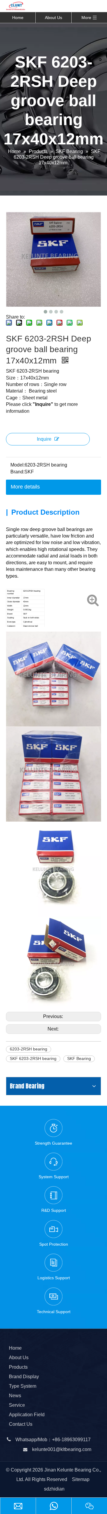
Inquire (44, 439)
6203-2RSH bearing (28, 1049)
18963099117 (76, 1439)
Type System (22, 1386)
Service (17, 1405)
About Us (53, 17)
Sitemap (80, 1479)
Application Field (27, 1414)
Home (17, 17)
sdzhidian (54, 1488)
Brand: (17, 471)
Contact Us (20, 1424)
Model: (17, 464)
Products (18, 1367)
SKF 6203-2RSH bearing (33, 1058)
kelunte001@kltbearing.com (61, 1449)
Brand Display (24, 1376)
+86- (57, 1439)
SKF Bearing (79, 1058)
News (15, 1395)
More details (25, 487)
